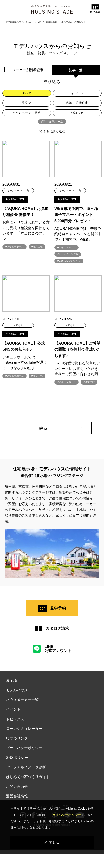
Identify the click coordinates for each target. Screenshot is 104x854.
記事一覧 (75, 70)
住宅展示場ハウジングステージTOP (23, 22)
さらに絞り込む (54, 131)
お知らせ (77, 112)
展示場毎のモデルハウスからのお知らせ (65, 22)
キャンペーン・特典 (26, 112)
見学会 (27, 103)
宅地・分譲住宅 (77, 103)
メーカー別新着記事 (28, 70)
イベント (77, 93)
